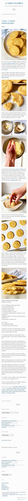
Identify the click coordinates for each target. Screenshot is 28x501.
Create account (5, 482)
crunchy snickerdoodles (19, 389)
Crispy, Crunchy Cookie (9, 63)
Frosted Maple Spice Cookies (8, 425)
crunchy (14, 66)
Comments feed (5, 487)
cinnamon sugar (16, 388)
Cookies (20, 386)
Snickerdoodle (5, 77)
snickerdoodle (13, 180)
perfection (23, 216)
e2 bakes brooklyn (14, 3)
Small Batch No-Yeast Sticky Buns (9, 420)
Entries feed (4, 486)
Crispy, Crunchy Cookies (18, 169)
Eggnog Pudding (5, 423)
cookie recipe (23, 388)
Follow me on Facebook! (6, 440)
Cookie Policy (5, 495)
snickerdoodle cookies (7, 391)
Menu (14, 9)
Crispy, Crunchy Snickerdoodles (8, 22)
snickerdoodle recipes (17, 391)
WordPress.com (5, 489)
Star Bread (4, 427)
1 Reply (3, 26)
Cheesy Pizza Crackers (7, 422)
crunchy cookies (9, 389)
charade (5, 69)
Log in (3, 484)
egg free (24, 386)
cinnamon (15, 386)
